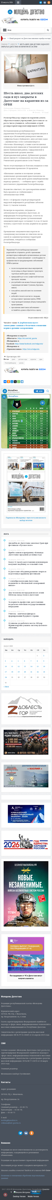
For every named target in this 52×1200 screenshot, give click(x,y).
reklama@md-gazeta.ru (11, 1123)
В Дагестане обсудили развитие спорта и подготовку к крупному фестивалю (27, 572)
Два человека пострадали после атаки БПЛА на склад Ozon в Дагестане (26, 594)
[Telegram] (22, 381)
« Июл (6, 686)
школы (21, 363)
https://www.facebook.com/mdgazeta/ (29, 344)
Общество (40, 110)
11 (12, 666)
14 (31, 666)
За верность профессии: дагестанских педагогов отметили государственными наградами (26, 604)
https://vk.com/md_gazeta (27, 338)
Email (46, 113)
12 (18, 666)
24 (6, 677)
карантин (33, 359)
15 (38, 666)
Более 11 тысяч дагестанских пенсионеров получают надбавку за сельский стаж (28, 563)
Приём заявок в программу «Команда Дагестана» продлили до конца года (25, 553)
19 (18, 672)
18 (12, 672)
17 (6, 672)
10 (6, 666)
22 (38, 672)
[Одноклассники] (8, 381)
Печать (37, 113)
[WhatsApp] (18, 381)
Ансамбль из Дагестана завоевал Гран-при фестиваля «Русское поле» (28, 544)
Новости (32, 110)
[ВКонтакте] (5, 381)
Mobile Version (33, 1196)
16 (44, 666)
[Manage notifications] (5, 1195)
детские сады (22, 359)
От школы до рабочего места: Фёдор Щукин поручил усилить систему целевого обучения (27, 625)
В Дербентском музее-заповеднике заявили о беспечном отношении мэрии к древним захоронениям (25, 325)
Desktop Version (19, 1196)
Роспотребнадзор (10, 363)
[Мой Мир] (11, 381)
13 (25, 666)
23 (44, 672)
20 (25, 672)
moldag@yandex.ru (9, 1120)
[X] (15, 381)
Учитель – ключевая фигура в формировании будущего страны (23, 615)
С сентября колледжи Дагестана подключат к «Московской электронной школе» (26, 583)
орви (40, 359)
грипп (13, 359)
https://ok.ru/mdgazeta (31, 349)
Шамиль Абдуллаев (22, 108)
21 (31, 672)
